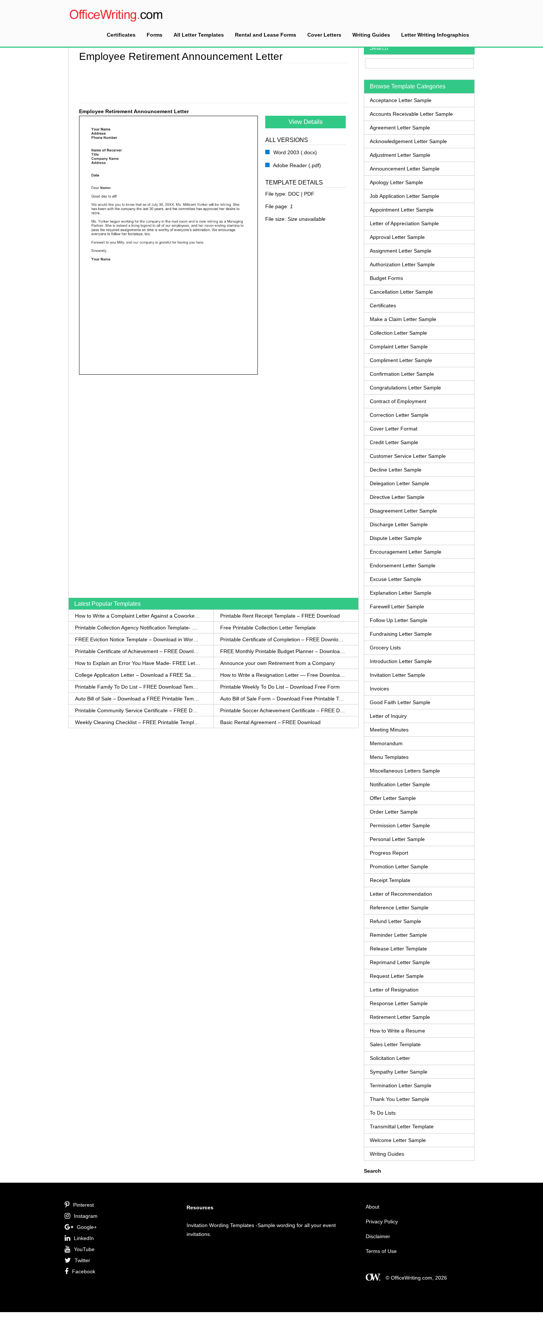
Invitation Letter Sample (397, 675)
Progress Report (389, 853)
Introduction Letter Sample (401, 661)
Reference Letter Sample (399, 907)
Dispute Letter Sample (396, 538)
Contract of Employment (398, 401)
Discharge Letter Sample (399, 524)
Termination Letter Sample (400, 1085)
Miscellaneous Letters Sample (405, 771)
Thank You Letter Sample (399, 1099)
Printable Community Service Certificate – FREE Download (137, 710)
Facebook (83, 1271)
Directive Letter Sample (397, 497)
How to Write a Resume (397, 1031)
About (372, 1207)
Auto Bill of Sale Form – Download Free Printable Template (282, 699)
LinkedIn (84, 1238)
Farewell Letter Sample (397, 606)
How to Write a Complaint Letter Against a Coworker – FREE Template (137, 616)
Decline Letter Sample (395, 470)
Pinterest (83, 1205)
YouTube (84, 1249)
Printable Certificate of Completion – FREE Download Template (282, 639)
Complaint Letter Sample (399, 346)
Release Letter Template (398, 949)
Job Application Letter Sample (404, 196)
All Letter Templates (199, 35)
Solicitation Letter (390, 1058)
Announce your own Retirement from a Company (277, 663)
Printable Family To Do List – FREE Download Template (137, 687)
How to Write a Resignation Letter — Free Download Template (282, 675)
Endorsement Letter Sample (403, 565)
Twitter (82, 1260)
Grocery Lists (385, 648)
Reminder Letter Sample (398, 935)
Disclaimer (378, 1236)
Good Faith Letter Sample (400, 702)
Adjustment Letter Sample (400, 155)
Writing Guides (371, 35)
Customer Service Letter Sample (408, 456)
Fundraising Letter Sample (401, 634)
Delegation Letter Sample (399, 483)
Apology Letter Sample (396, 182)
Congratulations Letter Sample (405, 388)
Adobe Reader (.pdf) (296, 165)
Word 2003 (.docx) (294, 152)
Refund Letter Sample (395, 921)
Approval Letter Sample (397, 237)
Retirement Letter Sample (400, 1017)
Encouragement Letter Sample (405, 552)
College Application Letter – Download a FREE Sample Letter (137, 675)
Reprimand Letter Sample (400, 962)
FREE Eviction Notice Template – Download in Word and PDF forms (137, 639)
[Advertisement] (213, 81)
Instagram (86, 1216)
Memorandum (386, 743)
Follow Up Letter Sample (398, 620)
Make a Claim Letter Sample (403, 319)
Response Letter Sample (399, 1003)
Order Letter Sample (394, 812)
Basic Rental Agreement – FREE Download (270, 722)
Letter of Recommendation (401, 894)
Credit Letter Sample (394, 442)
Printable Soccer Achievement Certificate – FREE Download (282, 710)
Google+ (87, 1227)
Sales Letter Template (395, 1044)
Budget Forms (386, 278)
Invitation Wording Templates (220, 1225)
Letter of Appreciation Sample (404, 223)
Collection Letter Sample (398, 333)
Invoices (379, 689)
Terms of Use (381, 1251)
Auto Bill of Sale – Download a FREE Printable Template (137, 699)
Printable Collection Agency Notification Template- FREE (137, 628)
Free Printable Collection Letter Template (268, 628)
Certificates (121, 35)
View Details (305, 121)
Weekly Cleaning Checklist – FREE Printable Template (137, 722)
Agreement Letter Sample (400, 128)
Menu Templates (389, 757)
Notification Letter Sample (400, 784)
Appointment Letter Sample (402, 210)
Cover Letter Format (393, 429)
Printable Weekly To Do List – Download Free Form (280, 687)
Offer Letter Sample (393, 798)
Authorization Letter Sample (402, 264)
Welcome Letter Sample (398, 1140)
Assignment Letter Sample (400, 251)
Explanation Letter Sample (400, 593)
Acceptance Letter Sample (400, 100)
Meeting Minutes (389, 730)
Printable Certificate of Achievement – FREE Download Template (137, 651)
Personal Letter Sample (397, 839)
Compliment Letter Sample (401, 360)
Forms (155, 35)
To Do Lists (383, 1113)
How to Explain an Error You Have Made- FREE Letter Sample (137, 663)
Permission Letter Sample (400, 825)
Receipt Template (390, 880)
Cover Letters (324, 35)
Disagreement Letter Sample (403, 511)
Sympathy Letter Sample (398, 1072)
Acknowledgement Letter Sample (408, 141)
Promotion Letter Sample (399, 866)
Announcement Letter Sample (405, 169)
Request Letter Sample (397, 976)
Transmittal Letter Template (402, 1126)
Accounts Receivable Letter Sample (411, 114)
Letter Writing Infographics (435, 35)
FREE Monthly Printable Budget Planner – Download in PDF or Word (282, 651)
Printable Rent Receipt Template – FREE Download (280, 616)
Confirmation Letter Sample (402, 374)
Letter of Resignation (394, 990)
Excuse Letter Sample (395, 579)
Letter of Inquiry (388, 716)
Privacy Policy (382, 1221)
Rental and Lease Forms (265, 35)
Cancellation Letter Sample (401, 292)
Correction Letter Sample (399, 415)
